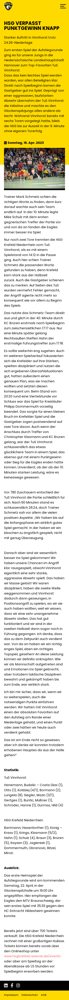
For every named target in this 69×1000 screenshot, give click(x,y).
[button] (63, 6)
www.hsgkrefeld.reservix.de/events (32, 956)
